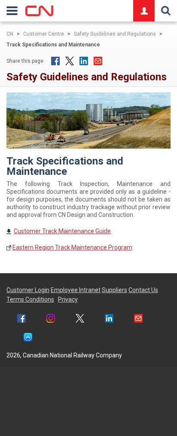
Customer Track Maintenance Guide (62, 231)
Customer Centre (43, 34)
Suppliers (114, 290)
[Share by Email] (98, 61)
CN (9, 34)
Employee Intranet (76, 290)
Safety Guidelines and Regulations (115, 34)
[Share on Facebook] (55, 61)
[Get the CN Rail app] (27, 338)
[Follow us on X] (79, 319)
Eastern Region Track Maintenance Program (72, 247)
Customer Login (27, 290)
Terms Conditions (30, 299)
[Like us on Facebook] (21, 319)
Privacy (68, 299)
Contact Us (143, 290)
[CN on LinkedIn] (109, 319)
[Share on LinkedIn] (83, 61)
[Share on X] (69, 61)
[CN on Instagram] (50, 319)
